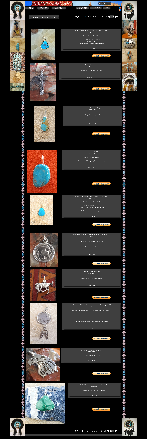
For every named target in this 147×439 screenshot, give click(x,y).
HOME (30, 8)
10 (106, 16)
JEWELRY (43, 8)
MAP (107, 8)
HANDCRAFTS (59, 8)
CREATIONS (83, 8)
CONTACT (96, 8)
